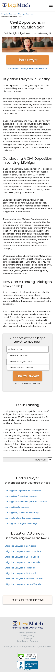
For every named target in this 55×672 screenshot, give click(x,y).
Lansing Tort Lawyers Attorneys (21, 523)
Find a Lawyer (28, 60)
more (43, 459)
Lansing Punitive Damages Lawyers (22, 518)
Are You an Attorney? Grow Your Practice (27, 68)
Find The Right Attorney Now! (28, 600)
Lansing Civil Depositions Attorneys (23, 490)
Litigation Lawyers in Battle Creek (22, 556)
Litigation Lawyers (8, 14)
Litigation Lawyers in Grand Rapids (22, 562)
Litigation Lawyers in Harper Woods (23, 584)
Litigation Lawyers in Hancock (20, 567)
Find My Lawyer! (27, 376)
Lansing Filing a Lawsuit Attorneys (22, 512)
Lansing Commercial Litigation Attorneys (26, 501)
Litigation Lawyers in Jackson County (23, 578)
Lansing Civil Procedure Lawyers (21, 496)
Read (40, 459)
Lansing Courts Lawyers (17, 507)
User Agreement (27, 632)
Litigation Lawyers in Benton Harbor (23, 551)
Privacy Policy (27, 635)
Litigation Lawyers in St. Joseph (20, 573)
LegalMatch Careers (27, 641)
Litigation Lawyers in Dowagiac (20, 546)
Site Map (27, 638)
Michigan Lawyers (25, 14)
